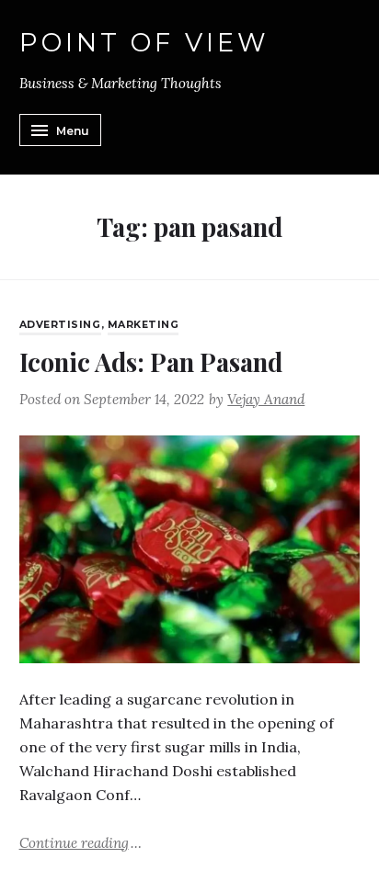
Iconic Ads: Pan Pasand (150, 361)
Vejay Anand (265, 399)
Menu (72, 131)
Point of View (144, 43)
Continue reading (80, 842)
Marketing (143, 325)
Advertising (60, 325)
